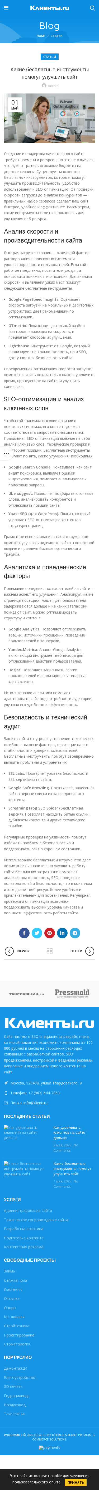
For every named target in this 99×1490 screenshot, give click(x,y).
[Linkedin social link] (62, 933)
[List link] (49, 1093)
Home (41, 36)
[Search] (92, 8)
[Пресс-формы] (72, 994)
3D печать (13, 1386)
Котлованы (14, 1316)
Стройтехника (16, 1325)
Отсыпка (12, 1298)
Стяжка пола (15, 1280)
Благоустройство (19, 1377)
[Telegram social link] (75, 933)
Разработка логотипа (23, 1228)
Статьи (57, 36)
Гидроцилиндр (17, 1395)
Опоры (10, 1307)
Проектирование (19, 1335)
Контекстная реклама (23, 1246)
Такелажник (15, 1413)
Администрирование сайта (28, 1210)
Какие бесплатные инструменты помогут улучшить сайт (72, 1168)
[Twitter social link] (37, 933)
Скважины (13, 1289)
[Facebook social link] (24, 933)
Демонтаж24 (15, 1368)
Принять (76, 1482)
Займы (10, 1271)
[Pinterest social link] (49, 933)
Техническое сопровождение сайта (36, 1219)
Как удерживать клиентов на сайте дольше (69, 1132)
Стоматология (17, 1343)
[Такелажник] (27, 994)
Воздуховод (15, 1404)
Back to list (49, 951)
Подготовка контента (24, 1237)
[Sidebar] (6, 453)
